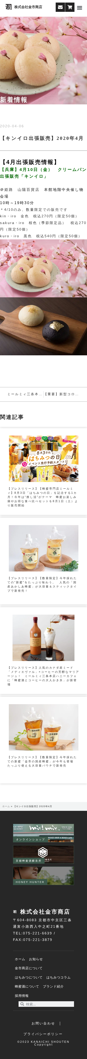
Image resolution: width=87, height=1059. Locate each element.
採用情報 (22, 996)
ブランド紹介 (53, 986)
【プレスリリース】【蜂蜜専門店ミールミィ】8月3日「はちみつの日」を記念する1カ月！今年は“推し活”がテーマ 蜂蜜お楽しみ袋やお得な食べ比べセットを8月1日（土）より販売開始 (42, 497)
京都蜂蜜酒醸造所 (29, 860)
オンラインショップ (30, 839)
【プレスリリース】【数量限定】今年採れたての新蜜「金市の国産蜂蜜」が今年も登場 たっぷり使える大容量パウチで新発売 (42, 761)
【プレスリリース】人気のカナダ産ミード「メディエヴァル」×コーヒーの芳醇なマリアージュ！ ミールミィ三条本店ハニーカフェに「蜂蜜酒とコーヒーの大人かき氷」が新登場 (43, 676)
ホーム (6, 806)
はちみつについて (29, 977)
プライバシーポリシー (43, 1034)
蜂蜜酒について (27, 986)
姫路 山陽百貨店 (22, 190)
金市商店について (29, 968)
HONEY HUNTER (30, 882)
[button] (79, 7)
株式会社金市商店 (28, 7)
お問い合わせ (43, 1023)
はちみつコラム (58, 977)
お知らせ (36, 959)
